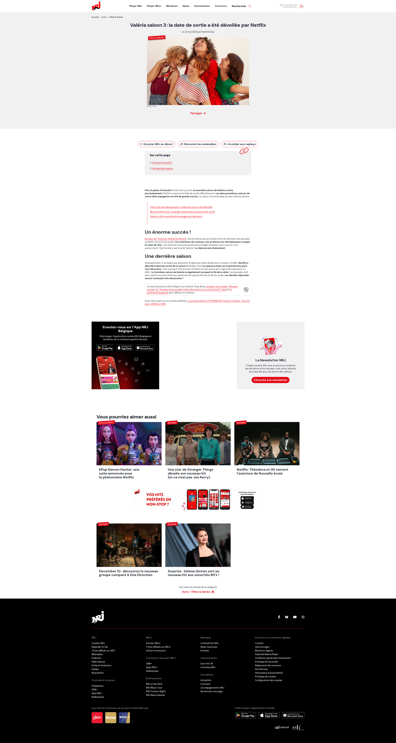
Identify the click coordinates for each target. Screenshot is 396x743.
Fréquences (97, 686)
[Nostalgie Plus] (124, 717)
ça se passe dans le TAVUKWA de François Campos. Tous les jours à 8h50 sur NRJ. (197, 302)
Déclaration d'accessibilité (269, 673)
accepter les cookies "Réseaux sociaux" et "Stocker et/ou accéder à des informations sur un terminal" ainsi (192, 288)
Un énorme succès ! (162, 162)
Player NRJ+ (154, 6)
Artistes (204, 650)
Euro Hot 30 (206, 663)
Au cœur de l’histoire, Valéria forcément (166, 239)
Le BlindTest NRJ (209, 643)
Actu (104, 17)
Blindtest (172, 6)
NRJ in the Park (154, 684)
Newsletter (98, 673)
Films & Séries (116, 17)
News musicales (208, 647)
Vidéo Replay (98, 661)
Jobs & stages (262, 647)
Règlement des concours (268, 665)
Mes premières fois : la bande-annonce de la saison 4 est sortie (182, 211)
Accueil (95, 17)
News (186, 6)
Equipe (95, 669)
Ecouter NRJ (98, 643)
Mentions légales (264, 650)
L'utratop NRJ (207, 667)
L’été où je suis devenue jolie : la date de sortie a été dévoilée (181, 207)
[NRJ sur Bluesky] (286, 617)
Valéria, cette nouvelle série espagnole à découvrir (176, 216)
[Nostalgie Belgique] (110, 717)
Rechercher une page (211, 691)
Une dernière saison (162, 168)
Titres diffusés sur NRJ (103, 650)
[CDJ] (297, 727)
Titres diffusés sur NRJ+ (158, 647)
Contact (259, 643)
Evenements (202, 6)
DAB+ (94, 689)
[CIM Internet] (282, 727)
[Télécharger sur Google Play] (105, 347)
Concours (221, 6)
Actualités (205, 680)
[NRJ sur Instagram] (303, 617)
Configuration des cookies (268, 680)
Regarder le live (100, 647)
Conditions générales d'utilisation (273, 658)
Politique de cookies (265, 676)
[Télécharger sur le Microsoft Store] (145, 347)
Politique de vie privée (266, 661)
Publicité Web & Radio (266, 654)
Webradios (97, 654)
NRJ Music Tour (154, 687)
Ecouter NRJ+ (153, 643)
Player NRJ (135, 6)
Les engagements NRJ (212, 687)
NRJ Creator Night (156, 691)
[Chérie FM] (97, 717)
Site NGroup (261, 669)
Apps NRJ (97, 693)
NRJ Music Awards (155, 695)
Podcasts (96, 658)
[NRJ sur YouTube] (295, 617)
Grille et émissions (101, 665)
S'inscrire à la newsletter (270, 380)
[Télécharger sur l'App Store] (124, 347)
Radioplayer (98, 697)
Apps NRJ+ (151, 667)
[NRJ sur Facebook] (279, 617)
